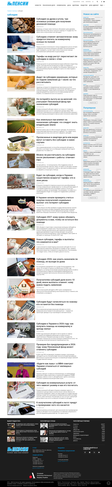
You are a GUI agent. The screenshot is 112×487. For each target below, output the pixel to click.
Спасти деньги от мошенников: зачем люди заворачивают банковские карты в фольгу (92, 54)
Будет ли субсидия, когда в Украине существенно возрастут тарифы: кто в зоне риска (55, 178)
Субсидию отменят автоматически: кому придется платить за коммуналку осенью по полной (57, 39)
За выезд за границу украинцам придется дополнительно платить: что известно (92, 138)
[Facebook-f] (101, 1)
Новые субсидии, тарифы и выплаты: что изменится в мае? (55, 240)
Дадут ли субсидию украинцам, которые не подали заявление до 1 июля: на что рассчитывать (56, 79)
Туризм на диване (62, 485)
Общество (84, 5)
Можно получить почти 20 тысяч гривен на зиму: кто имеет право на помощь (92, 146)
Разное (79, 485)
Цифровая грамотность (95, 483)
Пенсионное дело (49, 5)
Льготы (85, 118)
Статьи (83, 485)
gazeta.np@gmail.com (38, 468)
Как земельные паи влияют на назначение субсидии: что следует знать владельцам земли (56, 122)
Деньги (85, 151)
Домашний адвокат (88, 75)
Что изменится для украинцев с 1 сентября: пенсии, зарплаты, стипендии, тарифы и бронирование (92, 193)
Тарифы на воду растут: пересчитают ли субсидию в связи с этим (56, 57)
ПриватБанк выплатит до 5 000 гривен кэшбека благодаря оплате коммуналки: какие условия (92, 164)
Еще (101, 5)
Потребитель (86, 143)
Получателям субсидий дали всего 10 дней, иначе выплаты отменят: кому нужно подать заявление (55, 282)
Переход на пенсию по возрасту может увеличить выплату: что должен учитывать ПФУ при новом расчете (92, 62)
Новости (38, 5)
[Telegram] (89, 452)
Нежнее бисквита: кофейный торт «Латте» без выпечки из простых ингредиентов (91, 184)
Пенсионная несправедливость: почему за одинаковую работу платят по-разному (92, 35)
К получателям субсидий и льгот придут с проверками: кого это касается (56, 403)
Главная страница (12, 11)
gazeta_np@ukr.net (63, 461)
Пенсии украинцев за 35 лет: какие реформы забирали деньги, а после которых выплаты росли (91, 44)
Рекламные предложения (66, 450)
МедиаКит (61, 448)
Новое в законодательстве (83, 483)
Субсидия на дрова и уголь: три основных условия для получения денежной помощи (53, 21)
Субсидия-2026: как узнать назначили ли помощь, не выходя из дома (57, 260)
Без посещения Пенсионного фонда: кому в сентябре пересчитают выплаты (91, 114)
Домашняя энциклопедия (87, 50)
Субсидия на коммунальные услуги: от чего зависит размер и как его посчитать (57, 384)
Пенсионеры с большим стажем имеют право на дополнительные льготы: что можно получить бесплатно (92, 122)
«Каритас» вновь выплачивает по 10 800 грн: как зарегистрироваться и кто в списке (92, 155)
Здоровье (75, 5)
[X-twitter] (94, 452)
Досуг (84, 84)
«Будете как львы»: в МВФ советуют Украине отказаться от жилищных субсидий (54, 366)
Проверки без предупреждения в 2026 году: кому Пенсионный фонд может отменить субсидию (55, 347)
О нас (82, 1)
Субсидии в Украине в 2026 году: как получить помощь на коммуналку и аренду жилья (54, 326)
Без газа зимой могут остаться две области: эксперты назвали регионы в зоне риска (92, 131)
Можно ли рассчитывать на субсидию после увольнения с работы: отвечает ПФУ (55, 157)
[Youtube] (104, 1)
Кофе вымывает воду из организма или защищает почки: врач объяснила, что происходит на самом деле (92, 98)
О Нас (35, 448)
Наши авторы (76, 1)
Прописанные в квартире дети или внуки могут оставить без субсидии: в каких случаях (57, 140)
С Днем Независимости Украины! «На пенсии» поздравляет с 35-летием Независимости (92, 70)
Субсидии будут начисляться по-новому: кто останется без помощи (57, 303)
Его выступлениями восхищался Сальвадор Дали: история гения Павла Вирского (92, 28)
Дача (69, 5)
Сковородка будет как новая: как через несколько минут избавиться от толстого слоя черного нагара (91, 174)
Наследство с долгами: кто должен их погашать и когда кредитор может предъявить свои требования (91, 79)
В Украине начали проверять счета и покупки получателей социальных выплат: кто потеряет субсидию (54, 200)
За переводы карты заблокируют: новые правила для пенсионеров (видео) (91, 20)
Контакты (88, 1)
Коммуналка (61, 5)
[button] (92, 103)
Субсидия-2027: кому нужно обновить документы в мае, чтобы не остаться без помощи (57, 219)
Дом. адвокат (94, 5)
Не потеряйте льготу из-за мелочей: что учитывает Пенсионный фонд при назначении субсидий (56, 101)
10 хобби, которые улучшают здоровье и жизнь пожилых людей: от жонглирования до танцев (91, 88)
